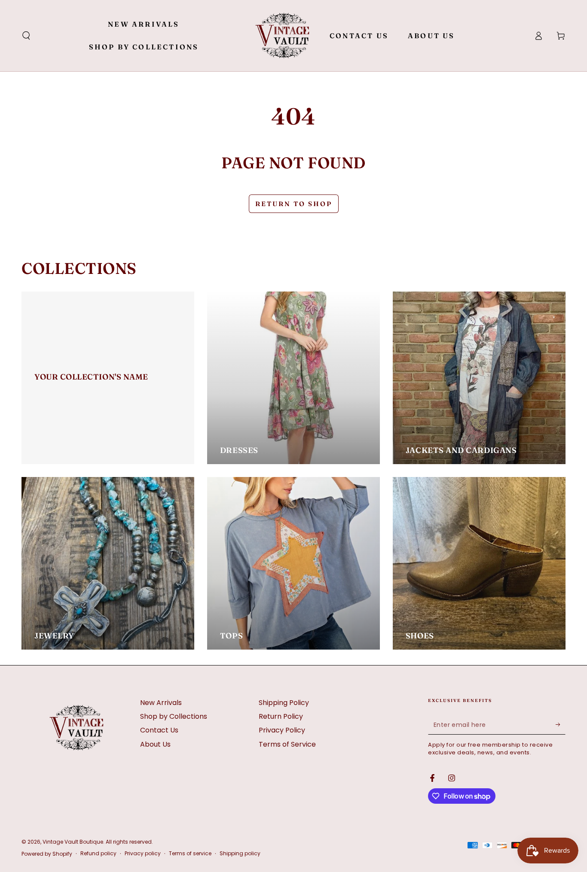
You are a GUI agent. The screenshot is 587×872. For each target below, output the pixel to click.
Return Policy (281, 716)
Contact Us (159, 730)
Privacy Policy (282, 730)
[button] (26, 35)
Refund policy (98, 853)
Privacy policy (143, 853)
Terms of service (190, 853)
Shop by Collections (173, 716)
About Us (155, 744)
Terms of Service (287, 744)
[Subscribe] (561, 724)
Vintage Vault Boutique (73, 841)
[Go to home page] (282, 35)
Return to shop (293, 204)
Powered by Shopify (46, 854)
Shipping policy (240, 853)
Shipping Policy (284, 703)
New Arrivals (161, 703)
